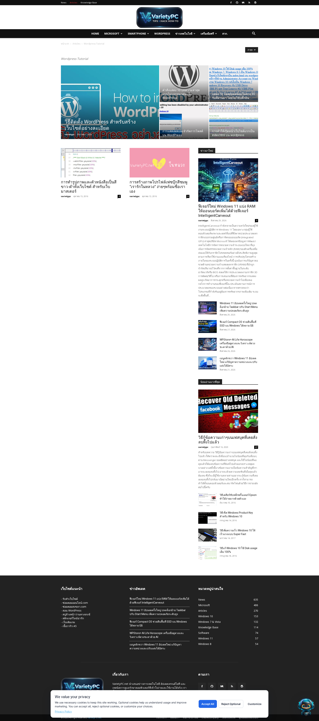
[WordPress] (255, 2)
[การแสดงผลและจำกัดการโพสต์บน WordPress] (184, 120)
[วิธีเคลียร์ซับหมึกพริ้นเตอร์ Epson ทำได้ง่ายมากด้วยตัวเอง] (207, 499)
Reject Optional (231, 703)
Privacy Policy (63, 711)
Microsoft (111, 33)
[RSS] (249, 2)
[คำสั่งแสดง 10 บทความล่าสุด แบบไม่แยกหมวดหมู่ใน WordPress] (184, 83)
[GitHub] (237, 2)
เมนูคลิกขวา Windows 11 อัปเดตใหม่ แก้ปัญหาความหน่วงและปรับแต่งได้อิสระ (238, 362)
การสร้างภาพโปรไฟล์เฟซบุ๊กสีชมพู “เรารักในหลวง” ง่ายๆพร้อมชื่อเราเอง (158, 187)
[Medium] (243, 2)
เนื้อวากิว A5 (70, 626)
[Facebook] (231, 2)
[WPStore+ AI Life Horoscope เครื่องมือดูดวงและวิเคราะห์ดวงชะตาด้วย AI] (207, 344)
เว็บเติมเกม (69, 622)
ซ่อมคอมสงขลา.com (74, 606)
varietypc (70, 134)
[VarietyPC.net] (159, 17)
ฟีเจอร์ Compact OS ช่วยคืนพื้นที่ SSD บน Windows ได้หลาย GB (158, 623)
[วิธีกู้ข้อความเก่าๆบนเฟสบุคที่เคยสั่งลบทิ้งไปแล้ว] (228, 411)
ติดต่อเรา (174, 717)
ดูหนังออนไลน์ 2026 (248, 717)
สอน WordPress (72, 610)
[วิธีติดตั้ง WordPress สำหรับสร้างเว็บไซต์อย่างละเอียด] (110, 104)
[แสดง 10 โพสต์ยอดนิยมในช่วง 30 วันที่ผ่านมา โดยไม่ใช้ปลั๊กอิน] (233, 83)
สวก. (225, 33)
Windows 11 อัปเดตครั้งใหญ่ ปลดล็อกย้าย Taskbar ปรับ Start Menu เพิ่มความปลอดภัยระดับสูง (239, 307)
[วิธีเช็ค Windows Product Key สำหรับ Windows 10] (207, 517)
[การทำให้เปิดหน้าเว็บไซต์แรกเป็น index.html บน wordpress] (233, 120)
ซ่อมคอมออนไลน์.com (75, 602)
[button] (253, 34)
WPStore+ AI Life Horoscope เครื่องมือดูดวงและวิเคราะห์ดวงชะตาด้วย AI (237, 343)
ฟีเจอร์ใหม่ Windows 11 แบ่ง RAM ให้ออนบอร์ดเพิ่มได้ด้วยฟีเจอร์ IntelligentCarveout (226, 211)
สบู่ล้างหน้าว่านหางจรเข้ (76, 614)
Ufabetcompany (210, 717)
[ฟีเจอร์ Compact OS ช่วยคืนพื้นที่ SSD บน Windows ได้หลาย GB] (207, 326)
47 (256, 447)
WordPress (162, 33)
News (63, 2)
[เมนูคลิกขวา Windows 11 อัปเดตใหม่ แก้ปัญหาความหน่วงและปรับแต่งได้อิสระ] (207, 362)
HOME (95, 33)
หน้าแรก (65, 43)
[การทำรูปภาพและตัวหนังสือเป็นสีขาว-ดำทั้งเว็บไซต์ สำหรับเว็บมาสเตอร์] (91, 162)
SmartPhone (137, 33)
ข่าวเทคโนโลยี (183, 33)
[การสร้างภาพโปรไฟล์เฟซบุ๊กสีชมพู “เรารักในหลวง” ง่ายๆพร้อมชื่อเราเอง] (159, 162)
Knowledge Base (89, 2)
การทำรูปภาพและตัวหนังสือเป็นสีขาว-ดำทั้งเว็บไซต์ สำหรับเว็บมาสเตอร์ (88, 187)
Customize (254, 703)
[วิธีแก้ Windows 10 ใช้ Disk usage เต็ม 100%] (207, 552)
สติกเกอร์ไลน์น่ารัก (73, 618)
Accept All (207, 703)
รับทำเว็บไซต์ (70, 599)
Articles (73, 2)
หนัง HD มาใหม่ (190, 717)
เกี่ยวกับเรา (161, 717)
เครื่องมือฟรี (207, 33)
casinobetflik (228, 717)
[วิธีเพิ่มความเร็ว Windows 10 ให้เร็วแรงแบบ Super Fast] (207, 535)
